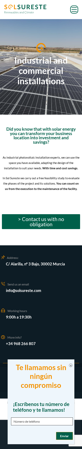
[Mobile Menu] (74, 10)
